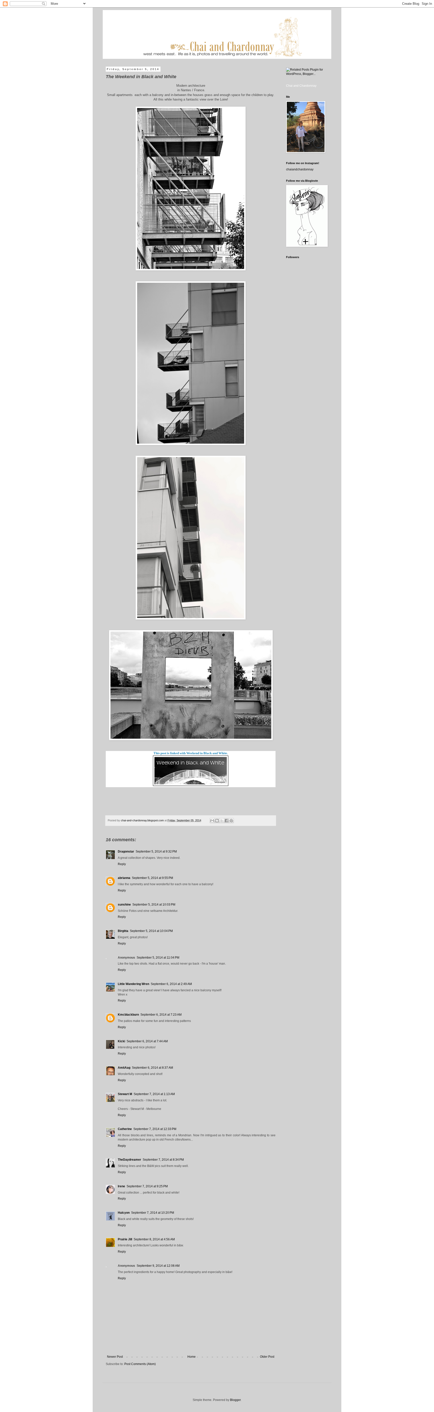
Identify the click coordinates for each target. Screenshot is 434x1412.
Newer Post (115, 1356)
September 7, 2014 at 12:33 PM (154, 1129)
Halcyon (124, 1212)
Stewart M (125, 1094)
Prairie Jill (125, 1239)
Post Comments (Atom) (140, 1364)
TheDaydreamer (129, 1159)
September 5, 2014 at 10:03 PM (153, 904)
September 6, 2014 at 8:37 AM (152, 1067)
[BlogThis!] (217, 820)
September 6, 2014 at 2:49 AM (171, 984)
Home (191, 1356)
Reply (122, 864)
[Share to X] (221, 820)
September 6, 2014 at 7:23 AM (161, 1014)
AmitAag (124, 1067)
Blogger (235, 1400)
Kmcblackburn (128, 1014)
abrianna (124, 878)
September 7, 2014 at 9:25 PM (147, 1186)
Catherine (125, 1129)
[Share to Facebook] (226, 820)
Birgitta (123, 931)
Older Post (267, 1356)
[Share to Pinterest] (231, 820)
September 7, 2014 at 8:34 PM (163, 1159)
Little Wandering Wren (133, 984)
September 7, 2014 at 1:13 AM (154, 1094)
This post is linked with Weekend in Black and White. (190, 753)
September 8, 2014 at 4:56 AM (154, 1239)
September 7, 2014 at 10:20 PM (152, 1212)
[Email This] (212, 820)
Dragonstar (126, 851)
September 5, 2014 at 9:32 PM (156, 851)
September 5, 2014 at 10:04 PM (151, 931)
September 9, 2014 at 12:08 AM (158, 1265)
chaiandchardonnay (299, 169)
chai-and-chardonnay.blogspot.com (143, 820)
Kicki (121, 1041)
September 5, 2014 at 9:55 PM (152, 878)
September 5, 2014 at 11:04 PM (158, 957)
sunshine (124, 904)
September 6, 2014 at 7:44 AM (147, 1041)
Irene (121, 1186)
